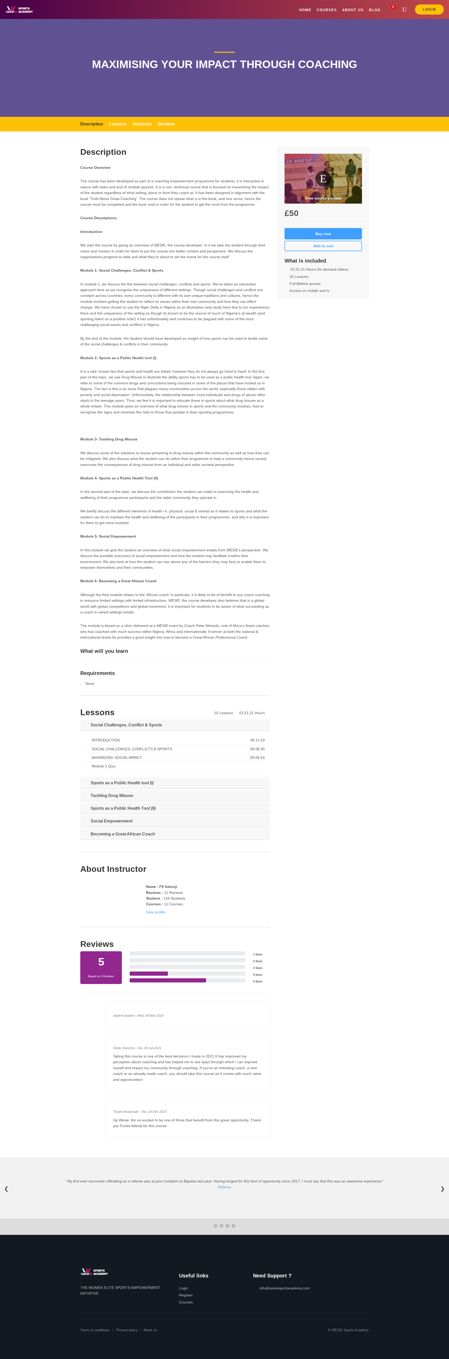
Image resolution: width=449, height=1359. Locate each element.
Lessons (118, 124)
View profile (155, 912)
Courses (327, 10)
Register (186, 1295)
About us (150, 1330)
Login (429, 9)
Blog (375, 10)
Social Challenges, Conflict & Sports (126, 725)
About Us (353, 10)
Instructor (142, 124)
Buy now (323, 234)
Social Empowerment (111, 821)
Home (305, 10)
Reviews (166, 124)
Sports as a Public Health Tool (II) (123, 808)
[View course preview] (323, 178)
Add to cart (323, 246)
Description (91, 124)
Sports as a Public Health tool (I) (122, 783)
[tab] (175, 725)
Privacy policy (127, 1330)
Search (405, 9)
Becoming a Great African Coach (122, 834)
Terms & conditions (94, 1330)
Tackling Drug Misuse (111, 795)
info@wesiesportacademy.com (285, 1288)
